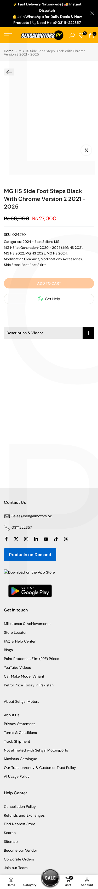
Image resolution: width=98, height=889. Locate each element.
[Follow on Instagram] (26, 539)
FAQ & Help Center (20, 641)
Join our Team (15, 867)
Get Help (52, 299)
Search (10, 832)
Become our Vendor (20, 850)
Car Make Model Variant (24, 676)
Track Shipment (17, 741)
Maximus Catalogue (20, 758)
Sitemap (11, 841)
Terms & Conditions (20, 732)
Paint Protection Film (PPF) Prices (31, 658)
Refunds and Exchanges (24, 815)
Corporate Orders (19, 859)
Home (8, 51)
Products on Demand (30, 555)
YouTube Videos (17, 667)
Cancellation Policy (20, 806)
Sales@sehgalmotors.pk (31, 516)
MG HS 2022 (14, 253)
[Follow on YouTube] (46, 539)
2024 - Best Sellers (37, 241)
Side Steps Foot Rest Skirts (25, 265)
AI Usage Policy (17, 776)
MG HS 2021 (72, 247)
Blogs (8, 649)
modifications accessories (61, 259)
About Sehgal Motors (21, 701)
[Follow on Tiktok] (56, 539)
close (92, 13)
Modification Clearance (21, 259)
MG (57, 241)
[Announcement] (47, 13)
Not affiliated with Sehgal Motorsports (36, 750)
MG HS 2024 (57, 253)
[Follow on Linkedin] (36, 539)
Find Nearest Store (19, 824)
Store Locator (15, 632)
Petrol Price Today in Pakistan (29, 685)
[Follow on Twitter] (16, 539)
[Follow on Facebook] (6, 539)
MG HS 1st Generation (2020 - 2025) (33, 247)
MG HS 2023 (35, 253)
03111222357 (21, 527)
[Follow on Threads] (66, 539)
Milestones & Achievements (27, 623)
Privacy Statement (19, 723)
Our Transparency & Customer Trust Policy (40, 767)
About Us (11, 715)
